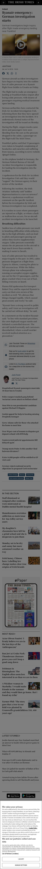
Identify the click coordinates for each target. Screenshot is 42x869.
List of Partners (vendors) (10, 853)
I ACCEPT (21, 859)
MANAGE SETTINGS (21, 865)
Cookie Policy (33, 828)
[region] (21, 835)
